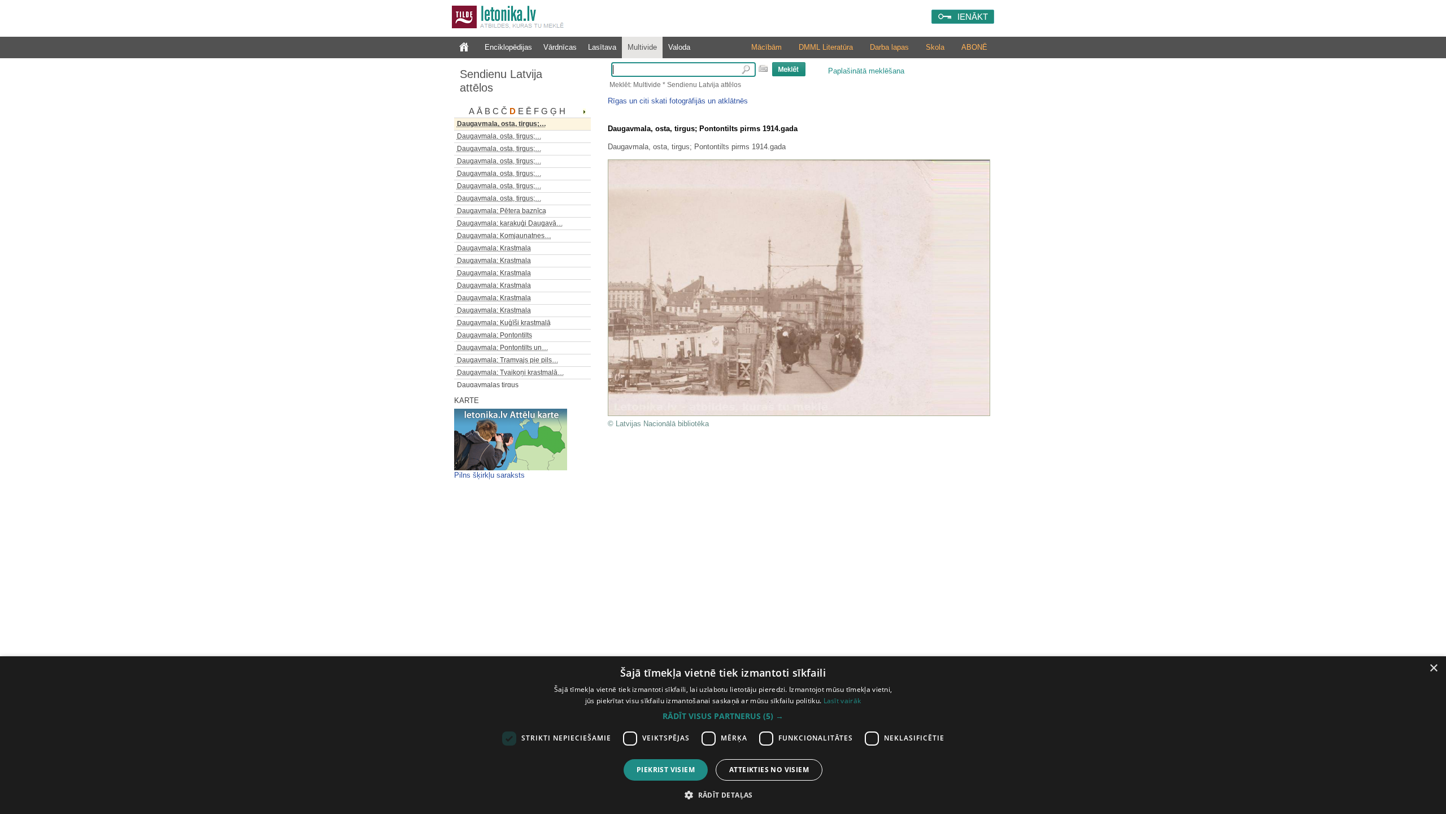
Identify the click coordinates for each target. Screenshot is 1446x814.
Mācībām (766, 47)
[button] (723, 716)
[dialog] (723, 735)
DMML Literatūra (826, 47)
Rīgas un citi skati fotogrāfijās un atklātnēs (678, 101)
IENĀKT (972, 16)
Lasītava (602, 47)
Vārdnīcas (560, 47)
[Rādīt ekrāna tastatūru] (763, 68)
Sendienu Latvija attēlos (501, 81)
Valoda (679, 47)
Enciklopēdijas (508, 47)
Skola (935, 47)
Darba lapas (889, 47)
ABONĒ (974, 47)
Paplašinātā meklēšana (866, 71)
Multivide (642, 47)
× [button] (1433, 668)
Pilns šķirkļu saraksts (489, 475)
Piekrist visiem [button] (666, 769)
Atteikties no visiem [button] (769, 769)
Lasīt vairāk (842, 700)
